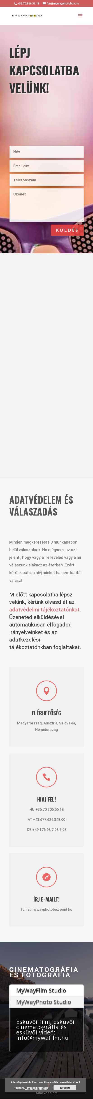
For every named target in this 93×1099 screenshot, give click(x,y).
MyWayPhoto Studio (43, 1002)
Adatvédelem (47, 1093)
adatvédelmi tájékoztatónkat (44, 610)
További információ (36, 1087)
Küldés (67, 230)
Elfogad (65, 1088)
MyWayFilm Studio (41, 990)
